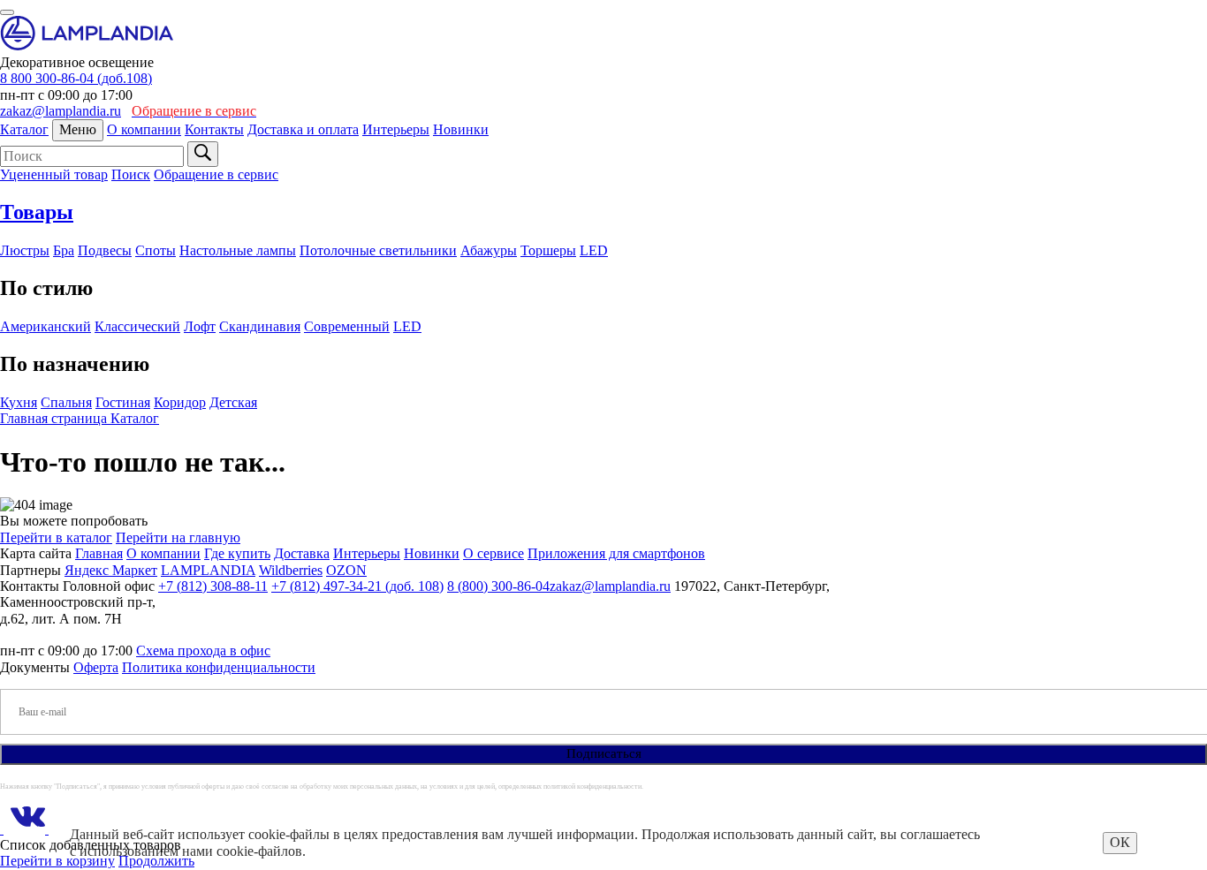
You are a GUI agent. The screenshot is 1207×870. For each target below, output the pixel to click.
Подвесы (105, 250)
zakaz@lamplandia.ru (60, 110)
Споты (155, 250)
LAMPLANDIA (208, 570)
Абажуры (488, 250)
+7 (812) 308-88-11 (213, 586)
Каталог (24, 129)
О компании (144, 129)
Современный (347, 326)
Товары (36, 211)
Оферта (95, 667)
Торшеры (548, 250)
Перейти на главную (178, 537)
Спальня (66, 402)
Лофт (200, 326)
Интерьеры (395, 129)
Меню (77, 129)
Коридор (180, 402)
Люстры (24, 250)
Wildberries (291, 570)
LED (594, 250)
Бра (63, 250)
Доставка (302, 553)
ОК (1120, 842)
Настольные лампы (237, 250)
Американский (45, 326)
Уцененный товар (54, 174)
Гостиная (122, 402)
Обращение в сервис (216, 174)
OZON (346, 570)
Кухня (18, 402)
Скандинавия (259, 326)
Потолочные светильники (378, 250)
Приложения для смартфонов (616, 553)
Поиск (130, 174)
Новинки (461, 129)
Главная (99, 553)
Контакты (214, 129)
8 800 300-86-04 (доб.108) (76, 78)
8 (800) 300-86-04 (498, 586)
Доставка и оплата (303, 129)
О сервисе (493, 553)
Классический (137, 326)
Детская (233, 402)
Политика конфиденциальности (218, 667)
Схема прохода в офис (203, 650)
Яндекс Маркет (111, 570)
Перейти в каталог (56, 537)
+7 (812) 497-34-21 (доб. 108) (357, 586)
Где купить (237, 553)
